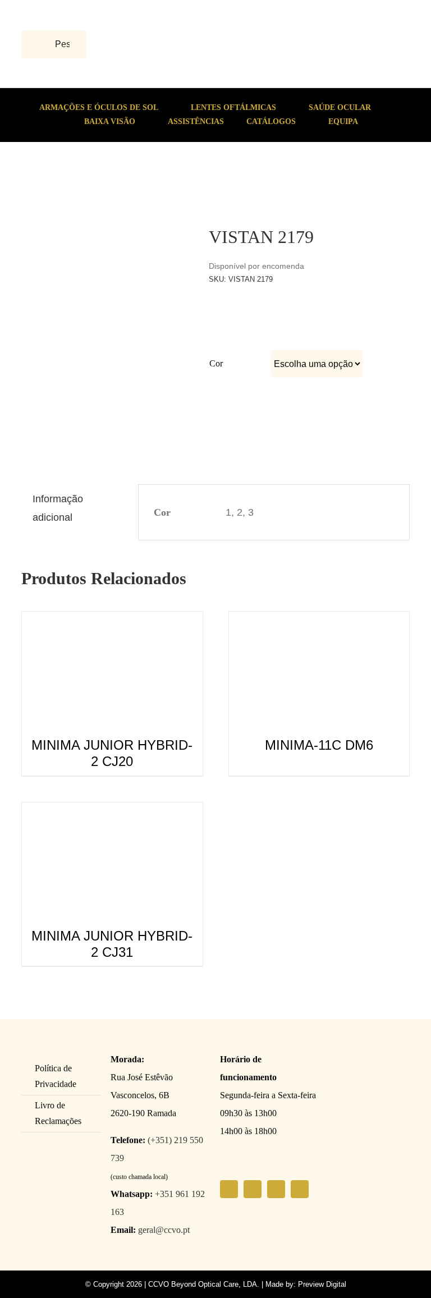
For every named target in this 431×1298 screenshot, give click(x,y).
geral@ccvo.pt (164, 1230)
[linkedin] (300, 1189)
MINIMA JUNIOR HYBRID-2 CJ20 (111, 753)
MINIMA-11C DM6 (319, 745)
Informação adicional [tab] (58, 507)
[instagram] (253, 1189)
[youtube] (276, 1189)
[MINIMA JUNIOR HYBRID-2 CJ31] (112, 811)
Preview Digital (322, 1284)
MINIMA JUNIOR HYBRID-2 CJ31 (111, 944)
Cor (216, 363)
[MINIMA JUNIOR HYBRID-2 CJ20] (112, 620)
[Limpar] (361, 385)
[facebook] (229, 1189)
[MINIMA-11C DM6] (319, 620)
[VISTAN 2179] (73, 185)
